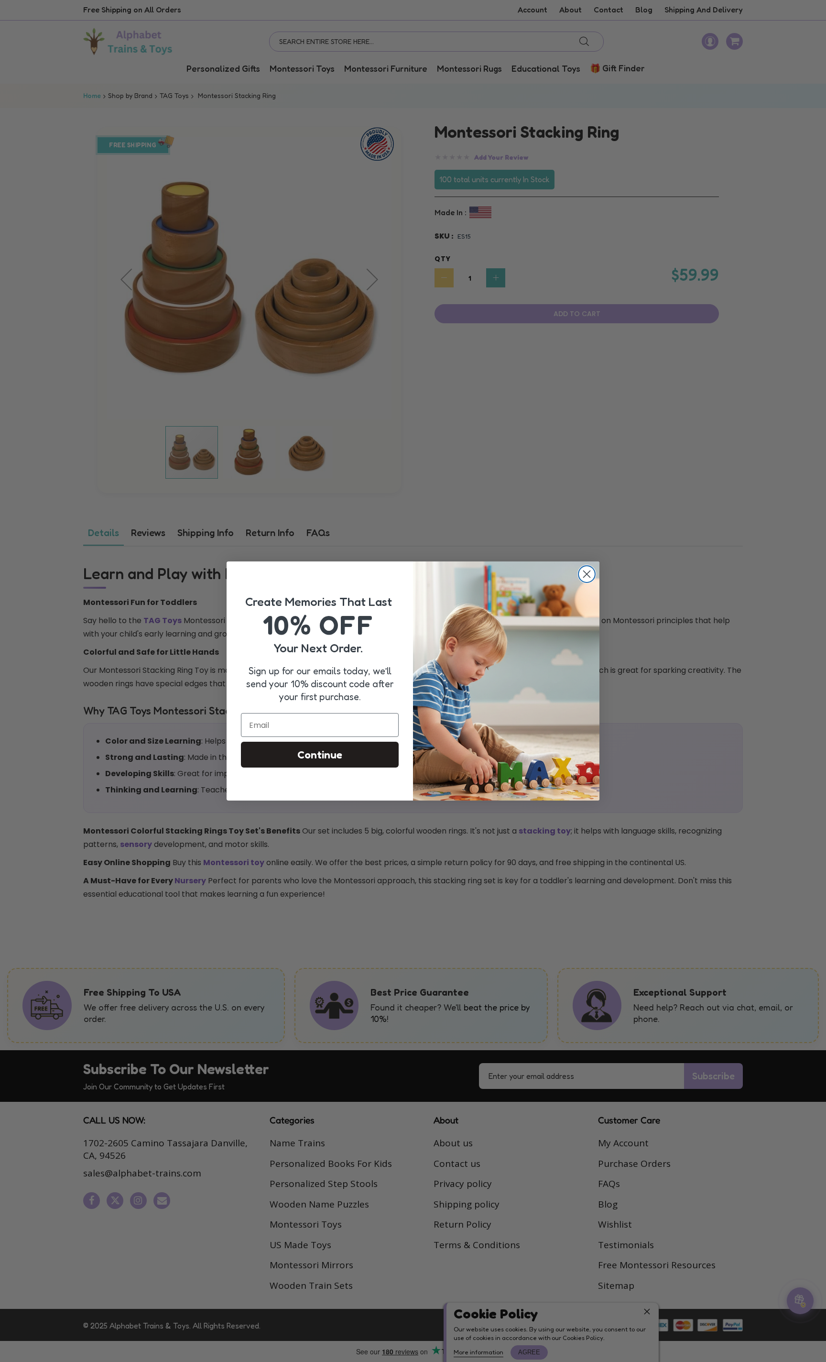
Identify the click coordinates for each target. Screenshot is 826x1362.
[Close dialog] (587, 574)
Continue (319, 754)
